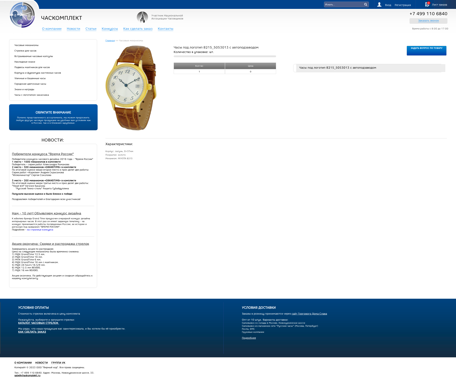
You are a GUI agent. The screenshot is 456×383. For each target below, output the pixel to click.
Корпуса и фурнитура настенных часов (37, 72)
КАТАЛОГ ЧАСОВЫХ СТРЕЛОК (38, 323)
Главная (110, 40)
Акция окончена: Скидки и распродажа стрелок (50, 244)
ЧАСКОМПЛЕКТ (61, 18)
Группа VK (58, 362)
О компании (51, 29)
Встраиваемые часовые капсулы (33, 56)
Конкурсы (110, 29)
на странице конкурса (40, 229)
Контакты (165, 29)
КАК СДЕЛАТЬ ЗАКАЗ (32, 331)
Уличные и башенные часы (30, 78)
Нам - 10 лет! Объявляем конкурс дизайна (46, 213)
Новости (73, 29)
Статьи (91, 29)
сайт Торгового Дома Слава (309, 313)
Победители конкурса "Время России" (43, 154)
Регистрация (403, 5)
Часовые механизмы (26, 45)
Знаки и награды (24, 89)
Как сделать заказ (137, 29)
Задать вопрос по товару (426, 48)
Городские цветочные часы (30, 84)
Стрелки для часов (25, 50)
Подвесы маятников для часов (32, 67)
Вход (388, 5)
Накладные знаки (24, 61)
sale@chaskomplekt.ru (27, 375)
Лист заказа (439, 4)
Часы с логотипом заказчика (31, 95)
